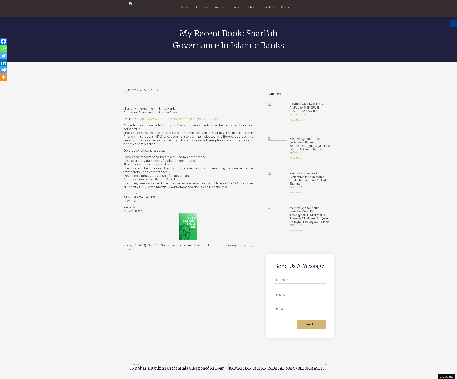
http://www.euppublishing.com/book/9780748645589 (179, 119)
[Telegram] (3, 69)
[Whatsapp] (3, 48)
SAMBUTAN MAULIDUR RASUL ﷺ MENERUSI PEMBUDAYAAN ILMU (306, 107)
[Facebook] (3, 41)
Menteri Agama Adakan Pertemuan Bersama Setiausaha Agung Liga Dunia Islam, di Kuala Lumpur (310, 144)
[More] (3, 77)
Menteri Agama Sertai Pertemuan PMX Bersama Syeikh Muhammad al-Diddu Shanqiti (310, 179)
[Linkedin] (3, 62)
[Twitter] (3, 55)
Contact (286, 7)
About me (202, 7)
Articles (220, 7)
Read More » (296, 119)
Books (237, 7)
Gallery (269, 7)
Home (185, 7)
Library (252, 7)
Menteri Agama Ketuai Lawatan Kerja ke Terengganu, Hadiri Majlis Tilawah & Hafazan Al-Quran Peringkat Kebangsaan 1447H (310, 215)
